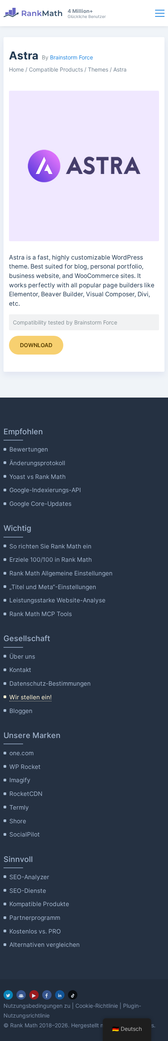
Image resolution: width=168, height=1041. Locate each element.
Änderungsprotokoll (37, 463)
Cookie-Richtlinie (96, 1005)
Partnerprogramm (34, 917)
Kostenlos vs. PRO (35, 931)
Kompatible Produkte (39, 904)
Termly (19, 807)
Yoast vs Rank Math (37, 476)
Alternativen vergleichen (44, 944)
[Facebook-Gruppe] (21, 995)
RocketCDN (26, 793)
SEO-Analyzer (29, 877)
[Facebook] (47, 995)
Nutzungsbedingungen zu (37, 1005)
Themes (98, 69)
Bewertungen (28, 449)
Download (36, 345)
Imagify (19, 780)
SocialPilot (24, 834)
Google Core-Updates (40, 503)
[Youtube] (34, 995)
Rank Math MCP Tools (40, 614)
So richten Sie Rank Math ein (50, 546)
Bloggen (20, 711)
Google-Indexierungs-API (45, 490)
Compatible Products (56, 69)
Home (16, 69)
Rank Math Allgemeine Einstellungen (61, 573)
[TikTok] (72, 995)
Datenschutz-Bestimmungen (50, 683)
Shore (17, 821)
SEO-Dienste (27, 890)
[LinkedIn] (59, 995)
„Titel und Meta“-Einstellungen (52, 587)
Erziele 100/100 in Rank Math (50, 559)
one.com (21, 753)
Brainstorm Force (71, 57)
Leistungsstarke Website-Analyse (57, 600)
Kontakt (20, 670)
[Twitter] (8, 995)
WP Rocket (25, 766)
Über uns (22, 656)
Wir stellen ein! (30, 697)
